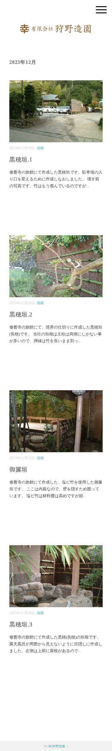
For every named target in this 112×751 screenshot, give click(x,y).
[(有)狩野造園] (56, 26)
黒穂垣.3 (21, 624)
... (87, 185)
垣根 (40, 148)
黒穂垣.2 (21, 314)
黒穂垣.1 (21, 159)
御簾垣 (18, 469)
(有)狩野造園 (56, 746)
